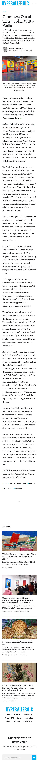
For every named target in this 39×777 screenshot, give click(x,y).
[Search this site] (32, 3)
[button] (27, 715)
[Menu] (36, 3)
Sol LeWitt (7, 470)
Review (32, 483)
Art (3, 12)
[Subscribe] (34, 757)
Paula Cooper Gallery (11, 118)
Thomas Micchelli (16, 48)
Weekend (18, 488)
